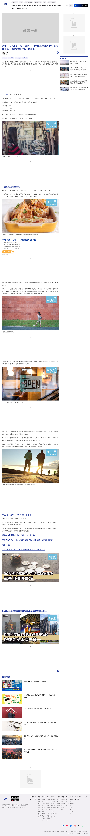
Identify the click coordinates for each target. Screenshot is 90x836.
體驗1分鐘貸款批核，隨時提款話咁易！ (19, 535)
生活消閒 (67, 804)
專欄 (13, 8)
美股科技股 (38, 2)
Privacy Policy (85, 833)
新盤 (43, 811)
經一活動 (53, 817)
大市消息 (43, 800)
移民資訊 (72, 808)
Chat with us (70, 833)
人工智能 (58, 800)
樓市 (28, 5)
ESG (52, 809)
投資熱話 (39, 815)
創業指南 (53, 805)
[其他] (58, 52)
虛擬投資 (39, 812)
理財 (33, 5)
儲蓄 (47, 805)
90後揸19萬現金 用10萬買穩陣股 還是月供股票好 (23, 549)
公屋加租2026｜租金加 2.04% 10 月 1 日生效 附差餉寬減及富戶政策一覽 (79, 76)
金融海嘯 (24, 58)
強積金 (48, 807)
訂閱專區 (18, 8)
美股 (39, 801)
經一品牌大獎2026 (54, 814)
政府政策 (72, 800)
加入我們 (24, 8)
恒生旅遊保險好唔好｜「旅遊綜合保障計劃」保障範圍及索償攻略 (41, 751)
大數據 (58, 803)
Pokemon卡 (28, 2)
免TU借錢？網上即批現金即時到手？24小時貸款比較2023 (40, 696)
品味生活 (67, 800)
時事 (58, 5)
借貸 (47, 813)
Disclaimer (77, 833)
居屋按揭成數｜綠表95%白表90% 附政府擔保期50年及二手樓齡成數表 (79, 63)
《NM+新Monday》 (15, 805)
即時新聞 (72, 812)
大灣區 (52, 811)
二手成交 (43, 804)
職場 (48, 5)
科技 (43, 5)
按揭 (43, 817)
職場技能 (63, 800)
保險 (47, 803)
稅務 (47, 815)
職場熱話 (63, 808)
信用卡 (48, 817)
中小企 (52, 803)
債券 (39, 805)
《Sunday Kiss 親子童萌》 (13, 807)
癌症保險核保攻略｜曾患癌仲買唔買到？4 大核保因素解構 (79, 88)
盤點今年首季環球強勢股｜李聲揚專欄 (35, 681)
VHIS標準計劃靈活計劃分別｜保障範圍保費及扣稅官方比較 (41, 723)
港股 (39, 799)
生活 (53, 5)
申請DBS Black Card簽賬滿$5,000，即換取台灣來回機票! (27, 540)
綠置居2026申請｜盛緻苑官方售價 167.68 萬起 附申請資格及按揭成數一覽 (79, 69)
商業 (38, 5)
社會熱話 (72, 804)
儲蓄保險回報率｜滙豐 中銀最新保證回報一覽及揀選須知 (41, 737)
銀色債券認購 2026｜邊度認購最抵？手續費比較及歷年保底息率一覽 (79, 82)
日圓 (21, 2)
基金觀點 (39, 808)
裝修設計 (43, 814)
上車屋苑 (11, 58)
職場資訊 (63, 804)
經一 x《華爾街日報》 (81, 5)
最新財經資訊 (51, 2)
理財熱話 (48, 819)
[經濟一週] (6, 4)
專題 (19, 5)
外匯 (39, 803)
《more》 (4, 807)
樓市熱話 (43, 819)
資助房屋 (43, 808)
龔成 (7, 52)
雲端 (58, 807)
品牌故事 (53, 801)
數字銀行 (48, 810)
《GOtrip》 (7, 805)
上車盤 (18, 58)
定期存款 (48, 800)
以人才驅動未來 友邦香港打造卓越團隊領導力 (38, 708)
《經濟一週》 (23, 807)
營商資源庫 (54, 807)
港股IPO (15, 2)
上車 (4, 58)
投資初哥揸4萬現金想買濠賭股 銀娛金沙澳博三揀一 (24, 611)
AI (44, 2)
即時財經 (14, 5)
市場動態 (53, 799)
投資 (23, 5)
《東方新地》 (23, 805)
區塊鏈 (58, 805)
